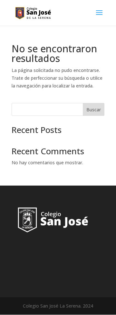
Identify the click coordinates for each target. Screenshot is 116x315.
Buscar (93, 110)
